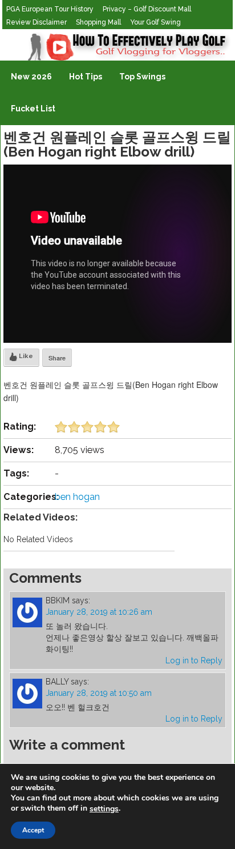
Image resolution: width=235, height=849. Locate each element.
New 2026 (31, 76)
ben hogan (77, 496)
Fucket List (33, 108)
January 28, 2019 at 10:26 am (99, 611)
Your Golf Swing (155, 22)
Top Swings (142, 76)
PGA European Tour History (50, 9)
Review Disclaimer (36, 22)
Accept (33, 830)
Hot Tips (85, 76)
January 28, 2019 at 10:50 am (99, 693)
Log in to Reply (193, 660)
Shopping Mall (98, 22)
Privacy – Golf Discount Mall (147, 9)
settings (104, 809)
